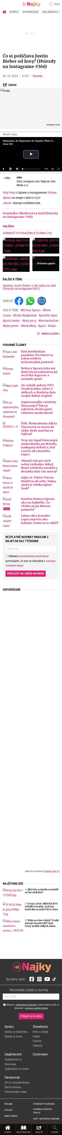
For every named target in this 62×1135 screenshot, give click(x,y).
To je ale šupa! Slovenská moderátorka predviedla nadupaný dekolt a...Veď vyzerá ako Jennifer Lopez (39, 447)
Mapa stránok (11, 1116)
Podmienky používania (43, 1104)
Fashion (37, 1041)
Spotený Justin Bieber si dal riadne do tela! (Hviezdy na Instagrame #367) (29, 287)
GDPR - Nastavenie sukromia (46, 1119)
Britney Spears (31, 310)
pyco (43, 326)
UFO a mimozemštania (16, 1082)
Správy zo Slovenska (15, 1031)
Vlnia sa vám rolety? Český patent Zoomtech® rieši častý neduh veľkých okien (42, 923)
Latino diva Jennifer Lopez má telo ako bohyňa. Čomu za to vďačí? (40, 519)
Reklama (8, 1104)
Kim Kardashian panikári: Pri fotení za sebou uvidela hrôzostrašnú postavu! (37, 357)
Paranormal (12, 1077)
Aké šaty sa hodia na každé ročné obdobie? (42, 891)
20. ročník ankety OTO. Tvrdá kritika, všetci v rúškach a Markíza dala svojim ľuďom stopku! (38, 390)
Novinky (38, 76)
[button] (50, 4)
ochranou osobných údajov (36, 1008)
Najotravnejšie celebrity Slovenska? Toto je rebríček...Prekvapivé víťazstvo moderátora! (38, 407)
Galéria (8, 226)
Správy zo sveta (13, 1036)
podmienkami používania (33, 556)
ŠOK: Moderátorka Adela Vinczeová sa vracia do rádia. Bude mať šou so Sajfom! (39, 429)
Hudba (36, 1036)
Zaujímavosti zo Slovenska (13, 1062)
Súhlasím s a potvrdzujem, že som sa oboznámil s (32, 1006)
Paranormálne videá (15, 1091)
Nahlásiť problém (49, 333)
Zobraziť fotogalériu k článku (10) (27, 233)
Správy (14, 12)
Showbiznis (30, 12)
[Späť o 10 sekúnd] (10, 168)
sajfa (53, 326)
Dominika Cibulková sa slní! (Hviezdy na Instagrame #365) (30, 214)
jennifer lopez (49, 315)
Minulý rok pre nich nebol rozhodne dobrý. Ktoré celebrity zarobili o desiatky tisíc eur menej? (39, 466)
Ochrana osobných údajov (42, 1111)
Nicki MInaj (30, 326)
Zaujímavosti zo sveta (16, 1068)
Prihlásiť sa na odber (31, 1016)
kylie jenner (11, 326)
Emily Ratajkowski (26, 315)
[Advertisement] (31, 727)
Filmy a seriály (40, 1031)
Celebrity (37, 1045)
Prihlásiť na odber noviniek (25, 573)
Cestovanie (40, 1054)
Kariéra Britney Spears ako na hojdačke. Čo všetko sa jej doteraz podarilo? (38, 504)
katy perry (30, 320)
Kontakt (8, 1110)
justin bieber (12, 320)
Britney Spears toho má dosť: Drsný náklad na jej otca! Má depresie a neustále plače (39, 374)
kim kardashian (49, 320)
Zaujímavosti (13, 1054)
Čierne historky (12, 1087)
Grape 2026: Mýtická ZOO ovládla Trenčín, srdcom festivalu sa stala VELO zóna (41, 906)
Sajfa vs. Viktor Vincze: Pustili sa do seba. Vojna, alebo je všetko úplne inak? (38, 483)
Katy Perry (9, 192)
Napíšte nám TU (51, 871)
